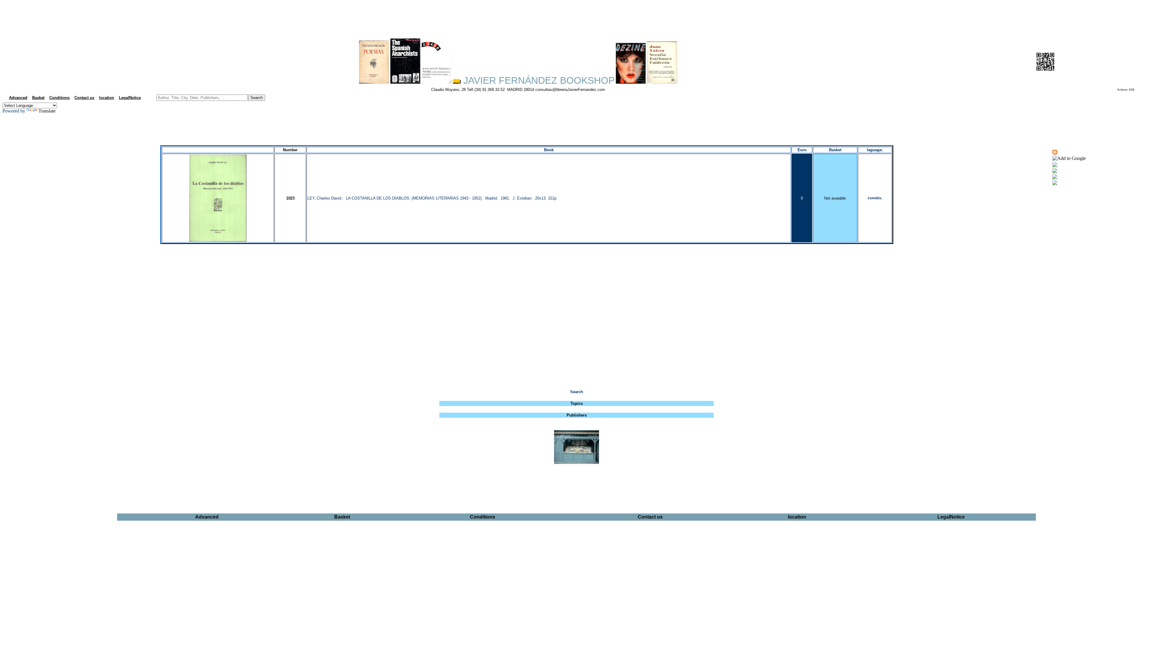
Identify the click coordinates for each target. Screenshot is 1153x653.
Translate (47, 110)
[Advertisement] (576, 16)
